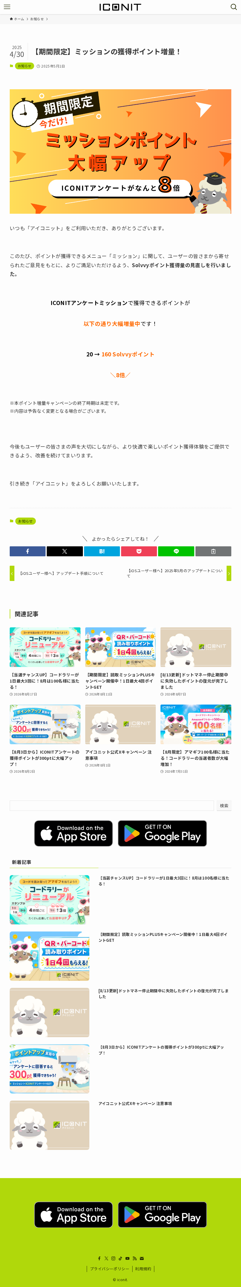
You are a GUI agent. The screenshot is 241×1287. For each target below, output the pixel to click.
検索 (224, 805)
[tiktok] (120, 1258)
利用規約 (143, 1268)
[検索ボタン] (234, 7)
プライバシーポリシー (109, 1268)
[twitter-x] (106, 1258)
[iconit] (120, 7)
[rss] (134, 1258)
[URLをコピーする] (213, 551)
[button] (28, 551)
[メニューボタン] (7, 7)
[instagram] (113, 1258)
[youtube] (127, 1258)
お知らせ (24, 65)
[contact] (141, 1258)
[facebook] (99, 1258)
